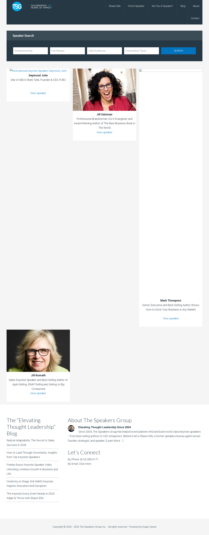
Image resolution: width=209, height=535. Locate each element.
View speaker (38, 93)
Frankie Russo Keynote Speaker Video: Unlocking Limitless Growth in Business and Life (32, 469)
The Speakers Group (31, 6)
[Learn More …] (114, 440)
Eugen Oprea (149, 526)
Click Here (85, 463)
